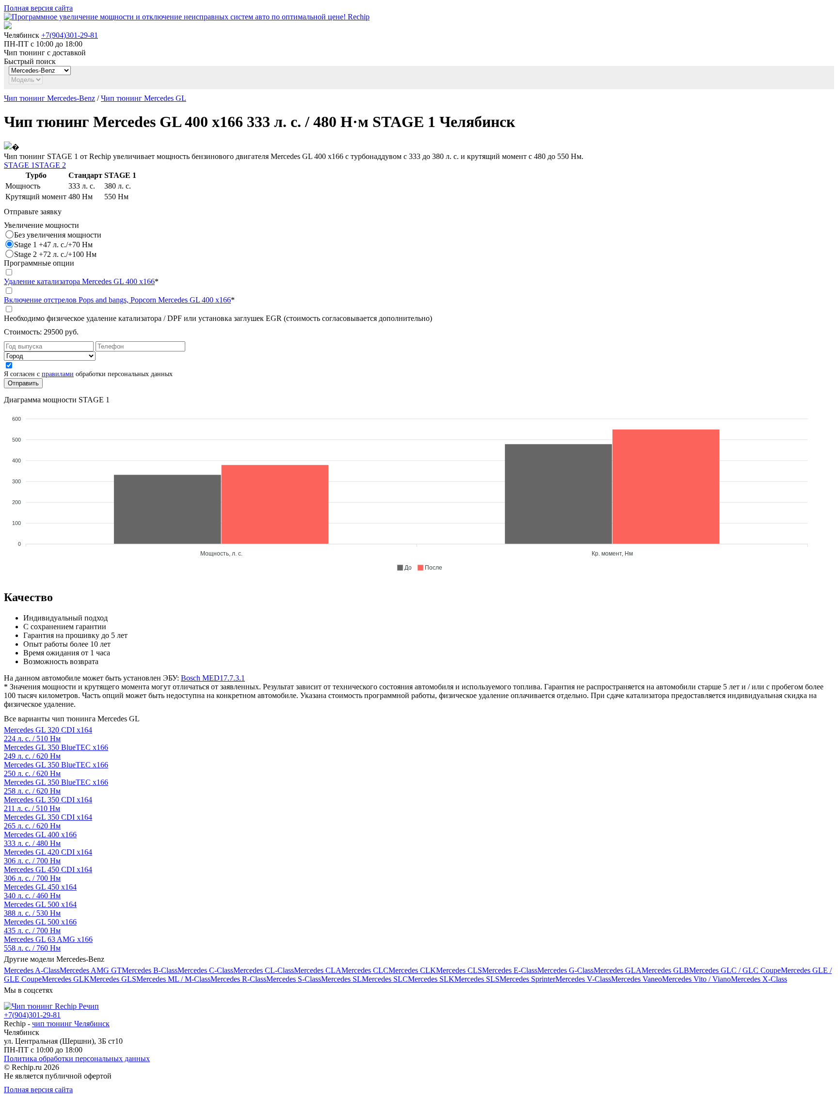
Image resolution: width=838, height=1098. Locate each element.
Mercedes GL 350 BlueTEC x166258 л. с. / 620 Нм (56, 786)
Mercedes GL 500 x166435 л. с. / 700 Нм (40, 926)
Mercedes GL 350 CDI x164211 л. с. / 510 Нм (48, 804)
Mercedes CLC (364, 970)
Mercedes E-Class (509, 970)
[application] (419, 489)
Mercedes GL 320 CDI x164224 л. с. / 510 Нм (48, 734)
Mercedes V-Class (583, 979)
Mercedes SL (341, 979)
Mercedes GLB (665, 970)
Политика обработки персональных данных (77, 1058)
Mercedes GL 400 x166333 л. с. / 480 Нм (40, 838)
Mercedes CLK (412, 970)
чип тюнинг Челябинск (71, 1023)
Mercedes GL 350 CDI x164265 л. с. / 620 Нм (48, 821)
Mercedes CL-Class (263, 970)
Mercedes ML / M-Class (173, 979)
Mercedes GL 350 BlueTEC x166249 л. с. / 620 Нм (56, 751)
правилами (58, 374)
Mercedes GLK (66, 979)
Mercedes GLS (113, 979)
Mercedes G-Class (565, 970)
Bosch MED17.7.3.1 (213, 678)
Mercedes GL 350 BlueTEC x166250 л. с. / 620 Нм (56, 769)
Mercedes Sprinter (527, 979)
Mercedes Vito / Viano (696, 979)
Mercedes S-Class (293, 979)
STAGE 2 (50, 165)
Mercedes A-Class (32, 970)
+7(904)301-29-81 (69, 35)
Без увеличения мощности (57, 235)
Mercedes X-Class (759, 979)
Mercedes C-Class (205, 970)
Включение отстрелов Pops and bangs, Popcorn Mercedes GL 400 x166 (117, 300)
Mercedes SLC (385, 979)
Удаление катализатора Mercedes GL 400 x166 (79, 281)
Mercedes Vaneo (636, 979)
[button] (404, 568)
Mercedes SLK (431, 979)
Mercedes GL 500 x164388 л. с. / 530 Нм (40, 908)
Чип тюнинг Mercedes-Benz (49, 98)
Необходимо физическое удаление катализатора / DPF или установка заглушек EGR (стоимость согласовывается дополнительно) (218, 318)
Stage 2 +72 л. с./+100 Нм (55, 254)
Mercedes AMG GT (91, 970)
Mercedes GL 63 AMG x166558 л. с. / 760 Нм (48, 943)
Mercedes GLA (618, 970)
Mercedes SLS (477, 979)
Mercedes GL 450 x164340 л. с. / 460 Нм (40, 891)
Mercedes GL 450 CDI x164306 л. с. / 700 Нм (48, 873)
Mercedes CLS (459, 970)
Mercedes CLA (317, 970)
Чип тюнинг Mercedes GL (143, 98)
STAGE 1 (19, 165)
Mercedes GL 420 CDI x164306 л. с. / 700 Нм (48, 856)
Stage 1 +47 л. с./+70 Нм (53, 244)
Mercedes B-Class (149, 970)
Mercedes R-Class (238, 979)
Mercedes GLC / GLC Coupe (735, 970)
